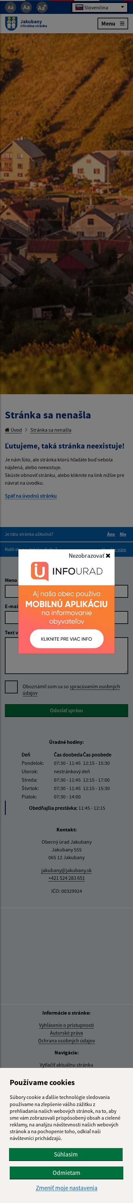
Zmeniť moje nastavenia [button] (66, 1188)
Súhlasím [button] (66, 1154)
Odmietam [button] (66, 1173)
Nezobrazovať (87, 555)
